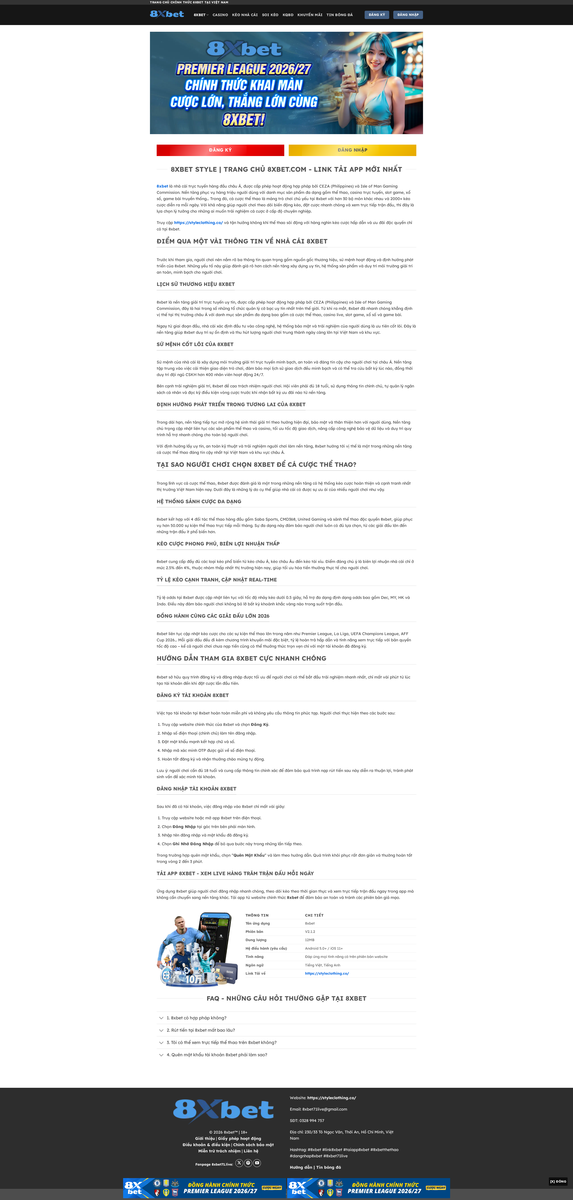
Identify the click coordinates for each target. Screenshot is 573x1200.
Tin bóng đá (340, 15)
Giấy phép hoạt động (239, 1138)
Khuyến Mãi (310, 15)
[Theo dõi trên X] (239, 1163)
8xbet (200, 15)
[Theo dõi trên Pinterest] (248, 1163)
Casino (220, 15)
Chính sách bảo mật (253, 1144)
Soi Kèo (270, 15)
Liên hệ (251, 1150)
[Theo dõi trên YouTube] (257, 1163)
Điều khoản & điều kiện (206, 1144)
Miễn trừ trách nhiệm (219, 1150)
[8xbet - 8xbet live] (168, 15)
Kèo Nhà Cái (245, 15)
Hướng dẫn (301, 1167)
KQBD (288, 15)
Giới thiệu (205, 1138)
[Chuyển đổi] (161, 1018)
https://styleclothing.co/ (198, 222)
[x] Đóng (558, 1181)
